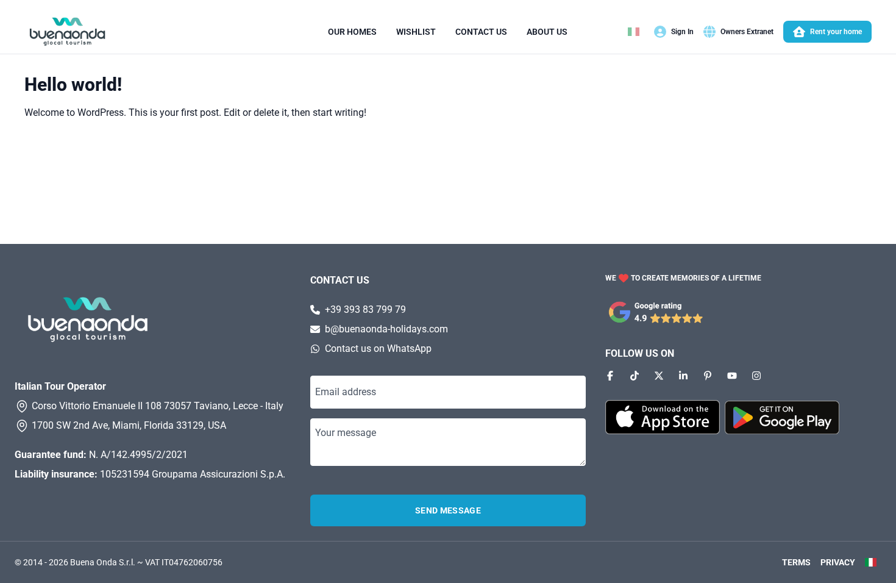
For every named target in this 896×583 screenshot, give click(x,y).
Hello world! (73, 84)
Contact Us (481, 32)
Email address (345, 392)
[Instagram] (756, 376)
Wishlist (416, 32)
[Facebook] (610, 376)
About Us (547, 32)
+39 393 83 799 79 (365, 309)
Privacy (837, 562)
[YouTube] (732, 376)
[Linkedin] (683, 376)
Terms (796, 562)
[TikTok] (634, 376)
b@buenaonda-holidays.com (386, 329)
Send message (448, 510)
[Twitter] (659, 376)
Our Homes (352, 32)
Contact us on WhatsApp (378, 348)
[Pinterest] (708, 376)
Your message (345, 432)
